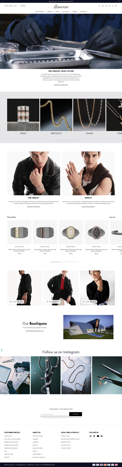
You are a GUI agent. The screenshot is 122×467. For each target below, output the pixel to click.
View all (112, 217)
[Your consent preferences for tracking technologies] (1, 350)
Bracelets (56, 133)
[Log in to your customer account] (113, 6)
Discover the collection (33, 206)
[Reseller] (103, 6)
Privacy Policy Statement (76, 417)
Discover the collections (61, 85)
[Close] (119, 1)
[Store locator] (106, 6)
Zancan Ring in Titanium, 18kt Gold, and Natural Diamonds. (19, 250)
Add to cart (19, 257)
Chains (89, 133)
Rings (23, 133)
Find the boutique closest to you (35, 331)
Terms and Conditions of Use (62, 417)
